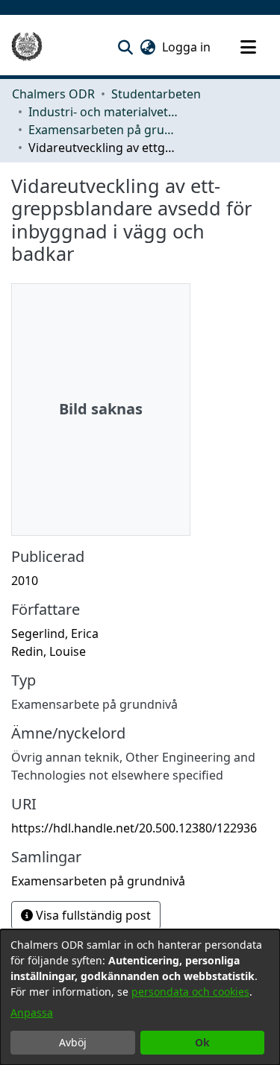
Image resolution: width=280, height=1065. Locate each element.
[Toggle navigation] (248, 47)
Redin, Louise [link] (48, 651)
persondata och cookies (190, 992)
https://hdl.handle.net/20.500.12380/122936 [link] (134, 828)
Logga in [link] (187, 47)
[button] (125, 47)
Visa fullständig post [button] (92, 915)
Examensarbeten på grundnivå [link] (103, 129)
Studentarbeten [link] (156, 94)
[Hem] (27, 47)
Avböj (73, 1042)
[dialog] (140, 997)
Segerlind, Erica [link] (55, 633)
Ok (202, 1042)
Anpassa (31, 1012)
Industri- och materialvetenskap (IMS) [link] (103, 112)
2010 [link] (24, 580)
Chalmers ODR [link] (53, 94)
